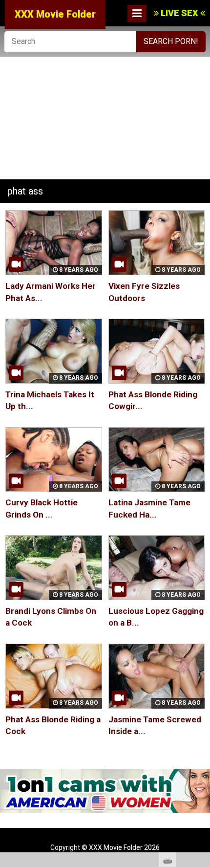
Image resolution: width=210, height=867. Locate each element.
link (201, 714)
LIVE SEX (179, 13)
